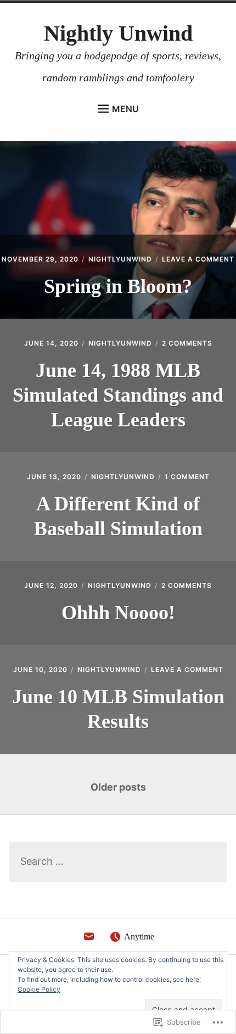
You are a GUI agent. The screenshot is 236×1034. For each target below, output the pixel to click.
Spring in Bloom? (118, 286)
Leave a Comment (198, 259)
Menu (125, 108)
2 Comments (187, 343)
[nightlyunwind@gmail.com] (89, 939)
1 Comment (187, 476)
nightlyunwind (120, 259)
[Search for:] (118, 861)
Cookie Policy (39, 989)
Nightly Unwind (118, 33)
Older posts (118, 787)
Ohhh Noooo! (118, 613)
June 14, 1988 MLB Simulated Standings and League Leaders (118, 395)
